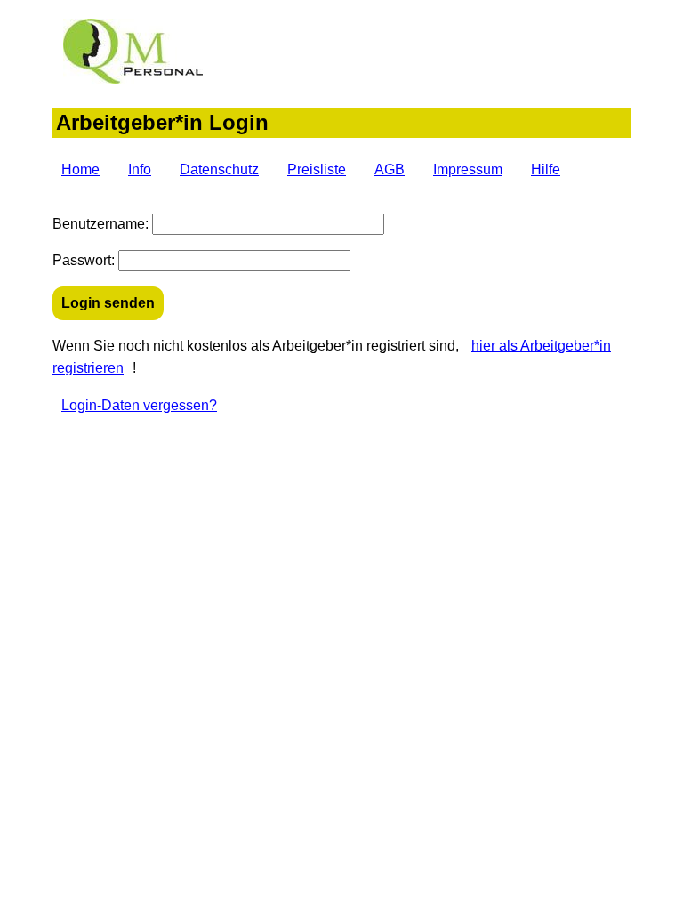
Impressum (467, 169)
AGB (389, 169)
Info (139, 169)
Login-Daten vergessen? (139, 405)
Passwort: (83, 260)
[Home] (132, 78)
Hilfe (545, 169)
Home (80, 169)
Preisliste (316, 169)
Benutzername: (100, 223)
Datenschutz (219, 169)
